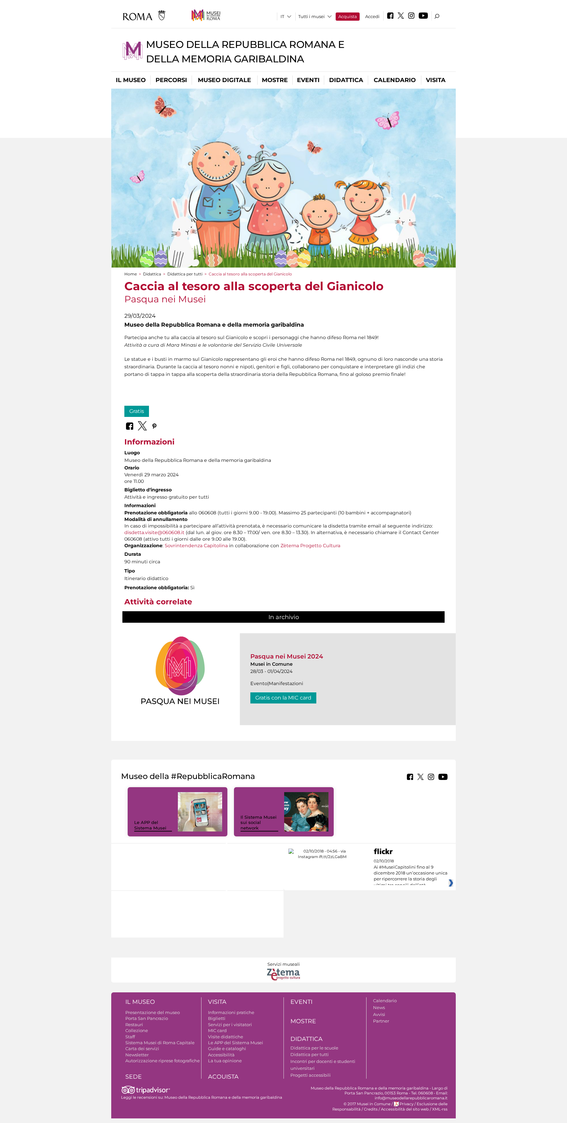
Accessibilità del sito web (405, 1109)
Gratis (136, 411)
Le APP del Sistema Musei (150, 825)
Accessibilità (221, 1054)
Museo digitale (224, 80)
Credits (371, 1109)
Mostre (275, 80)
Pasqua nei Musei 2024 (286, 656)
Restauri (134, 1024)
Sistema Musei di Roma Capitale (160, 1042)
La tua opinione (225, 1060)
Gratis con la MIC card (283, 698)
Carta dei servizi (142, 1048)
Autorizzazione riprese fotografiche (162, 1060)
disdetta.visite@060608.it (154, 532)
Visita (436, 80)
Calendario (395, 80)
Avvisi (379, 1014)
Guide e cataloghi (227, 1048)
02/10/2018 (411, 873)
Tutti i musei (311, 16)
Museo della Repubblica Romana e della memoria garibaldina (223, 1097)
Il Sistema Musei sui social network (259, 822)
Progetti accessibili (310, 1075)
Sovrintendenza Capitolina (196, 546)
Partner (381, 1021)
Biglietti (216, 1018)
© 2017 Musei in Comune (367, 1104)
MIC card (217, 1030)
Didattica (346, 80)
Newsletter (137, 1054)
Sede (133, 1077)
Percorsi (171, 80)
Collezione (136, 1030)
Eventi (308, 80)
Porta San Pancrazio (146, 1018)
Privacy (406, 1104)
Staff (130, 1036)
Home (130, 273)
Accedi (372, 16)
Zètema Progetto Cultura (310, 546)
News (379, 1007)
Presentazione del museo (152, 1012)
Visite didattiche (225, 1036)
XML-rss (440, 1109)
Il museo (131, 80)
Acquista (347, 16)
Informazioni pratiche (231, 1012)
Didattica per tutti (184, 273)
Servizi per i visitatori (230, 1024)
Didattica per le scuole (314, 1047)
